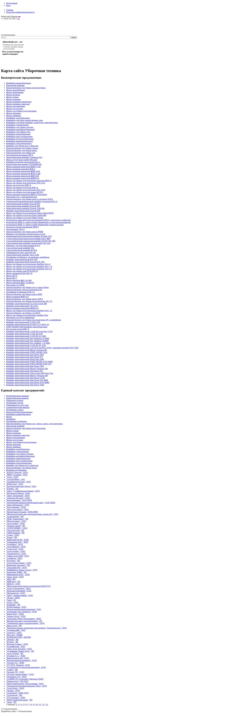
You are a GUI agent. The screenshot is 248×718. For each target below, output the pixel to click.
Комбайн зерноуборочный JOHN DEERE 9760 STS (28, 364)
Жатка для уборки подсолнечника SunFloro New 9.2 (29, 269)
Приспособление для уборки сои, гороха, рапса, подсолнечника (34, 424)
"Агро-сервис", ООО (15, 523)
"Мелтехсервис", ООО (16, 521)
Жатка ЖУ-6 (11, 276)
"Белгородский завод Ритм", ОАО (21, 486)
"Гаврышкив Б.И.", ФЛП (17, 542)
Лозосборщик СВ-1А (15, 229)
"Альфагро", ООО (14, 558)
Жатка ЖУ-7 (11, 278)
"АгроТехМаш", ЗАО (15, 479)
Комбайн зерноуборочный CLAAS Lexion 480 (26, 304)
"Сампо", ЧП (12, 670)
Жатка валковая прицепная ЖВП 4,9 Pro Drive (26, 194)
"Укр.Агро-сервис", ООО (17, 509)
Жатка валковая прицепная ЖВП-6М (22, 176)
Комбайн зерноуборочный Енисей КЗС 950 (25, 262)
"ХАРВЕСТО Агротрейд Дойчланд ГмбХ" (25, 679)
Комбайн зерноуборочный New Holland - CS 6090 (28, 343)
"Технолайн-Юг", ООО (16, 567)
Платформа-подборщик (16, 421)
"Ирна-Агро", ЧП (14, 626)
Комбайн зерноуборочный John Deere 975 (24, 357)
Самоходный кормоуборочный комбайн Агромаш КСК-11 (31, 201)
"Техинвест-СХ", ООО (16, 677)
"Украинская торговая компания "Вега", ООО (26, 686)
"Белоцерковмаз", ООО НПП (19, 500)
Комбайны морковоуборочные (19, 141)
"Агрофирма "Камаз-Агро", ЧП (20, 651)
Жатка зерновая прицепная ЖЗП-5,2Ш (23, 174)
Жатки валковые (13, 99)
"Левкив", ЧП (12, 639)
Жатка (9, 417)
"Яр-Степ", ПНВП (14, 635)
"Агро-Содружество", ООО (18, 588)
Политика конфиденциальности (20, 12)
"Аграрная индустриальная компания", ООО (26, 667)
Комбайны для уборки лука (18, 132)
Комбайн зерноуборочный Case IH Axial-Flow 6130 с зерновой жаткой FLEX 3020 (42, 348)
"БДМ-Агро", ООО (14, 484)
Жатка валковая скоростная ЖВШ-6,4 (22, 178)
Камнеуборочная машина (17, 398)
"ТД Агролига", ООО (15, 697)
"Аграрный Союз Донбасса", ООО (21, 612)
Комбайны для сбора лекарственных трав (24, 120)
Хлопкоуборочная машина (17, 407)
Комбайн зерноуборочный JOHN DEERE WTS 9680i (29, 362)
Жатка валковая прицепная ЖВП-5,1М (23, 167)
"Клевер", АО (12, 489)
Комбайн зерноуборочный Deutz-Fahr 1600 (25, 359)
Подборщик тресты (14, 403)
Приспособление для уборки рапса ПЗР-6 (24, 299)
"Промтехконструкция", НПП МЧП (22, 512)
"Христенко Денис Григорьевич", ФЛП (23, 619)
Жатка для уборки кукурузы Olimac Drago (24, 218)
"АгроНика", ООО (14, 544)
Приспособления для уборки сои (20, 153)
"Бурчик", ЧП (12, 642)
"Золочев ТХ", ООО (15, 672)
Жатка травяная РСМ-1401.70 (19, 273)
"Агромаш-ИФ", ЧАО (15, 630)
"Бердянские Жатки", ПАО (18, 493)
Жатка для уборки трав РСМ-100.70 (22, 271)
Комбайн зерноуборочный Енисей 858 (23, 211)
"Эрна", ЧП (11, 702)
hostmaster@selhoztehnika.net (10, 21)
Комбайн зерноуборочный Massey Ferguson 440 (27, 375)
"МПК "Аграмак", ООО (17, 475)
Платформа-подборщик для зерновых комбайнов (27, 257)
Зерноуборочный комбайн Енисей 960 (23, 206)
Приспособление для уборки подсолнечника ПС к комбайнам (33, 320)
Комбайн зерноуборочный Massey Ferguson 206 (27, 369)
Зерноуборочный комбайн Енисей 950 (23, 204)
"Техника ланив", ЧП (15, 526)
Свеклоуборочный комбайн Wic (20, 248)
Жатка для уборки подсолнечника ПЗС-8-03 (25, 190)
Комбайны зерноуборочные (18, 134)
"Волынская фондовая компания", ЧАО (23, 609)
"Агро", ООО (12, 477)
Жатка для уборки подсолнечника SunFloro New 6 (28, 264)
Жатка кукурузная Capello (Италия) (21, 160)
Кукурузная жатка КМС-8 (17, 329)
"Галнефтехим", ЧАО (15, 646)
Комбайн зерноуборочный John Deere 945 (24, 371)
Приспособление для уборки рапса (21, 150)
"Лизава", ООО (13, 691)
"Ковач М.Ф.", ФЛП (15, 614)
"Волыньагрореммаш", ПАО (18, 591)
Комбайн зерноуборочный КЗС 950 (21, 259)
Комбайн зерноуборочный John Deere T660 (25, 385)
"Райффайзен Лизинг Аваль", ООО (21, 570)
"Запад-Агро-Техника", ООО (19, 649)
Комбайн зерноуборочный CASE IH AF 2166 (26, 345)
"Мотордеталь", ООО (15, 593)
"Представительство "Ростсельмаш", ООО (25, 684)
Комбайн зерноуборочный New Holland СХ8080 (27, 341)
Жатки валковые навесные (18, 104)
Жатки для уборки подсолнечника (21, 111)
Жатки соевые (12, 97)
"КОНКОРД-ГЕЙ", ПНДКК (18, 637)
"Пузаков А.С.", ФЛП (15, 656)
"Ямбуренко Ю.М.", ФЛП (17, 540)
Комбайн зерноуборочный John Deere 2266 (25, 366)
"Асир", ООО (12, 602)
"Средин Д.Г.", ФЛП (15, 663)
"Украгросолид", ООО (16, 554)
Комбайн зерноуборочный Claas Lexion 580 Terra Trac (29, 373)
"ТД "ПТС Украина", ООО (18, 665)
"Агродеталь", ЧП (14, 695)
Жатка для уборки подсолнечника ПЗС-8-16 (25, 183)
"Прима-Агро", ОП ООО (17, 681)
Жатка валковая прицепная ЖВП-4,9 (22, 308)
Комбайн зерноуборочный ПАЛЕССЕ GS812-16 (27, 324)
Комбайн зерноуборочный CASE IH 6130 (24, 334)
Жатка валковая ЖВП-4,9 (17, 297)
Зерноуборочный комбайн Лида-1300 (22, 255)
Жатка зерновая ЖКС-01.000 (19, 280)
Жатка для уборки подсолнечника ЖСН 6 (24, 192)
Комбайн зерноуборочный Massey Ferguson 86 (26, 350)
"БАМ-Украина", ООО (16, 607)
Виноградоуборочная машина (19, 412)
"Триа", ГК (11, 600)
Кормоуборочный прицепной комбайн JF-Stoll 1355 (29, 236)
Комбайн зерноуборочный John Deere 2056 (25, 355)
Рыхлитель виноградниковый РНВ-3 (22, 227)
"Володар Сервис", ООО (17, 644)
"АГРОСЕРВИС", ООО (16, 528)
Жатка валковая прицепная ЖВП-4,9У (23, 171)
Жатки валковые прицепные (18, 102)
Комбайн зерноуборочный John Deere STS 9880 (27, 380)
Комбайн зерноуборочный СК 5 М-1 (22, 306)
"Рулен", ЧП (11, 537)
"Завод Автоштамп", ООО (18, 496)
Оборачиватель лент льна (17, 405)
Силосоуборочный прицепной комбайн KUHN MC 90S (30, 241)
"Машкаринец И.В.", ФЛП (18, 574)
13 (47, 704)
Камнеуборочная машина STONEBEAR (24, 164)
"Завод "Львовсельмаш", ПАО (19, 595)
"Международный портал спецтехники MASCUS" (28, 586)
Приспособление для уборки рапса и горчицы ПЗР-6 (29, 199)
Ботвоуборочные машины (17, 396)
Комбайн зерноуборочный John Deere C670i (25, 378)
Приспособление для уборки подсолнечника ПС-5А (29, 301)
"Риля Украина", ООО (16, 507)
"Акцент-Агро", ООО (16, 616)
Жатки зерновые (13, 113)
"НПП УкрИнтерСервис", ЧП (19, 700)
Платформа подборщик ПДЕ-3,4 (20, 292)
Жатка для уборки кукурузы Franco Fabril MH (26, 215)
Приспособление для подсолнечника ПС (24, 290)
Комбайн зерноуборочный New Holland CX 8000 (27, 338)
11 (40, 704)
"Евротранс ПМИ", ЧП (16, 572)
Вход (8, 5)
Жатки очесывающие (15, 106)
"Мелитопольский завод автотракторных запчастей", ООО (32, 514)
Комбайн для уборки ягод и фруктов (22, 146)
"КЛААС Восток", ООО (17, 472)
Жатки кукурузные (14, 109)
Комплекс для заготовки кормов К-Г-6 (23, 245)
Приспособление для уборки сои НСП (23, 313)
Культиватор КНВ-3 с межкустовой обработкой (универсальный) (35, 225)
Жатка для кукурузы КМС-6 (18, 185)
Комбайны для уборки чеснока (19, 127)
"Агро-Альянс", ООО (15, 551)
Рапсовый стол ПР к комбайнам (20, 317)
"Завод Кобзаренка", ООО (17, 505)
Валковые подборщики (16, 470)
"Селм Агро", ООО (14, 549)
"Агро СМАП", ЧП (14, 653)
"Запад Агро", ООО (15, 577)
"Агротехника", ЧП (15, 516)
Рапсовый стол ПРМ (15, 285)
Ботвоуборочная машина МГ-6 (19, 155)
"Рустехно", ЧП (13, 561)
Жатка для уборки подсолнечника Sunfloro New (27, 315)
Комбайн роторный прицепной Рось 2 (23, 162)
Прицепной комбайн (15, 85)
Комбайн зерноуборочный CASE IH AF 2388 (26, 336)
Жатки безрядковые (15, 92)
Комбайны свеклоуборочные (19, 143)
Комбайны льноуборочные (18, 118)
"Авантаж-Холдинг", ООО (18, 498)
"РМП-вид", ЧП (13, 581)
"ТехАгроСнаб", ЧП (15, 530)
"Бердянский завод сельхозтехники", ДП (24, 621)
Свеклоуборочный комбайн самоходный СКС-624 (28, 243)
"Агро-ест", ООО (14, 632)
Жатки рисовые (13, 95)
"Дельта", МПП (13, 598)
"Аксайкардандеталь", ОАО (18, 482)
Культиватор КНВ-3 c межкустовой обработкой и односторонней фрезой (38, 222)
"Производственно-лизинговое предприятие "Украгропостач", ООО (36, 628)
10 (37, 704)
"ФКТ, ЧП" (11, 579)
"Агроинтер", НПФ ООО (17, 693)
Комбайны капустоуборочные (19, 136)
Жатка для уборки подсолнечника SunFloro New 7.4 (29, 266)
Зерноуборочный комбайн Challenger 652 (24, 157)
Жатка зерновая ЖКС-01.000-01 (20, 283)
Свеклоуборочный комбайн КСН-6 (21, 250)
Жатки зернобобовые (15, 90)
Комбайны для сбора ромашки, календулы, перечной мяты (32, 122)
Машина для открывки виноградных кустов (25, 234)
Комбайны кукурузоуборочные (20, 139)
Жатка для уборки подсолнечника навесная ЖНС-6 (29, 181)
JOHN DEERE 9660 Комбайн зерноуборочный (26, 327)
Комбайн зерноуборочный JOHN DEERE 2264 (26, 352)
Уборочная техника (14, 400)
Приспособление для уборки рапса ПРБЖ (24, 232)
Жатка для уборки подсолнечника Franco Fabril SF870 (30, 213)
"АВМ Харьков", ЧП (15, 533)
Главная (9, 10)
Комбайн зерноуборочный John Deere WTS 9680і (27, 382)
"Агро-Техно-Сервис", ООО (18, 563)
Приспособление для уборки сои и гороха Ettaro (27, 287)
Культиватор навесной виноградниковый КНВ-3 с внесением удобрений (38, 220)
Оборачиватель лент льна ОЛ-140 (21, 252)
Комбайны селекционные (17, 125)
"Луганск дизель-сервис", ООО (20, 674)
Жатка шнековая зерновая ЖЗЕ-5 (20, 169)
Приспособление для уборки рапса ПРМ (24, 294)
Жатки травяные (13, 116)
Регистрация (11, 3)
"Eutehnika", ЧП (13, 605)
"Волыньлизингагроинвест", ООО (21, 660)
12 (43, 704)
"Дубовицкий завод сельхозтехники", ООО (25, 623)
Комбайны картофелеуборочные (20, 129)
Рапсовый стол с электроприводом (21, 197)
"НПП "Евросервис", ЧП (17, 519)
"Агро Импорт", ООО (16, 547)
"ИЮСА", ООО (13, 584)
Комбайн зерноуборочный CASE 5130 (23, 322)
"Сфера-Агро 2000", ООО (17, 556)
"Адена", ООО (12, 535)
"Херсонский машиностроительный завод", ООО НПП (30, 502)
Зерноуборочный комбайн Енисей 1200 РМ (25, 208)
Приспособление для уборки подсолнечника (26, 88)
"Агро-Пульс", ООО (15, 688)
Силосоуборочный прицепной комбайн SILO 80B (28, 239)
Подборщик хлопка (14, 410)
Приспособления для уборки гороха (22, 148)
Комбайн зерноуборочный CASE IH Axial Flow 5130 (29, 331)
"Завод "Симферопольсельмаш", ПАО (23, 491)
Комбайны (11, 419)
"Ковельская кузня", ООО (17, 658)
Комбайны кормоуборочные (18, 83)
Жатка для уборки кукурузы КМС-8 (22, 187)
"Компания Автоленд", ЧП (18, 565)
